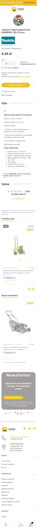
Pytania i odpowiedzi (8, 464)
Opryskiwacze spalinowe (10, 267)
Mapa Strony (5, 492)
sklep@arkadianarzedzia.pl (19, 437)
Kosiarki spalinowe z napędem (12, 344)
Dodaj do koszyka (15, 85)
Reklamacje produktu (8, 498)
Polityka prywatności (8, 479)
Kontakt (4, 516)
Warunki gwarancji (7, 482)
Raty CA (4, 467)
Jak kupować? (6, 461)
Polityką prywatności (22, 405)
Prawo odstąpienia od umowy (11, 501)
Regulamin (24, 402)
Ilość (3, 60)
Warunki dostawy (7, 505)
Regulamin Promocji (18, 5)
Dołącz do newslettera (13, 397)
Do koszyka (12, 284)
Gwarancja (5, 485)
